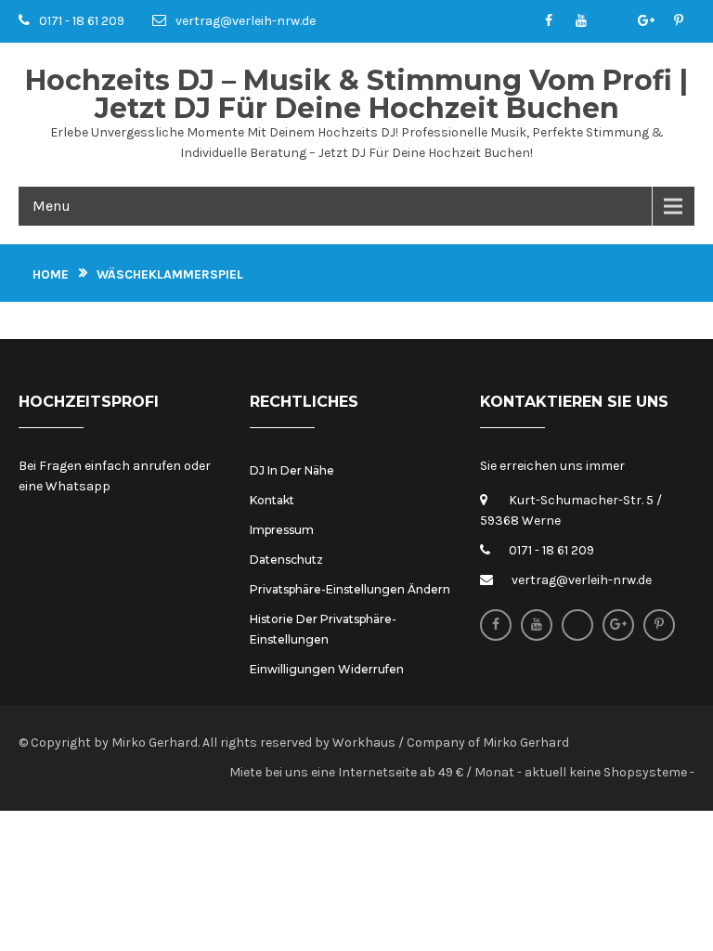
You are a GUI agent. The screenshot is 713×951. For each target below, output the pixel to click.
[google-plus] (645, 21)
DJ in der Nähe (292, 470)
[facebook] (548, 21)
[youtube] (580, 21)
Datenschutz (286, 560)
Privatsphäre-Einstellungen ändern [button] (350, 589)
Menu (51, 206)
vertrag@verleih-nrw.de (245, 21)
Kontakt (272, 500)
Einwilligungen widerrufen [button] (327, 669)
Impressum (282, 530)
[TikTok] (613, 21)
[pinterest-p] (678, 21)
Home (50, 274)
